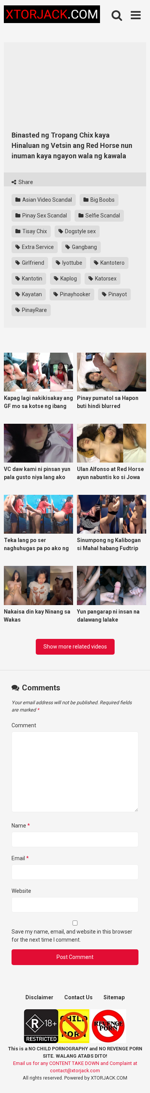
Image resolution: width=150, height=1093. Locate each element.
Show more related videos (75, 647)
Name (21, 826)
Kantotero (112, 263)
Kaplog (68, 278)
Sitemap (114, 997)
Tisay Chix (34, 231)
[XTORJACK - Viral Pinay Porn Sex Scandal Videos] (52, 15)
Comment (24, 725)
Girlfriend (32, 263)
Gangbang (84, 247)
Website (21, 891)
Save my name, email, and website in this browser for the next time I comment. (72, 936)
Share (25, 182)
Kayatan (31, 294)
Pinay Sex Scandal (44, 215)
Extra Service (37, 247)
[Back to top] (135, 1077)
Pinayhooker (74, 294)
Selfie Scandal (102, 215)
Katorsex (105, 278)
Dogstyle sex (80, 231)
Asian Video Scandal (46, 200)
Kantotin (31, 278)
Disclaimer (39, 997)
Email (20, 858)
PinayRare (34, 310)
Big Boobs (102, 200)
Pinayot (117, 294)
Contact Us (78, 997)
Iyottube (71, 263)
